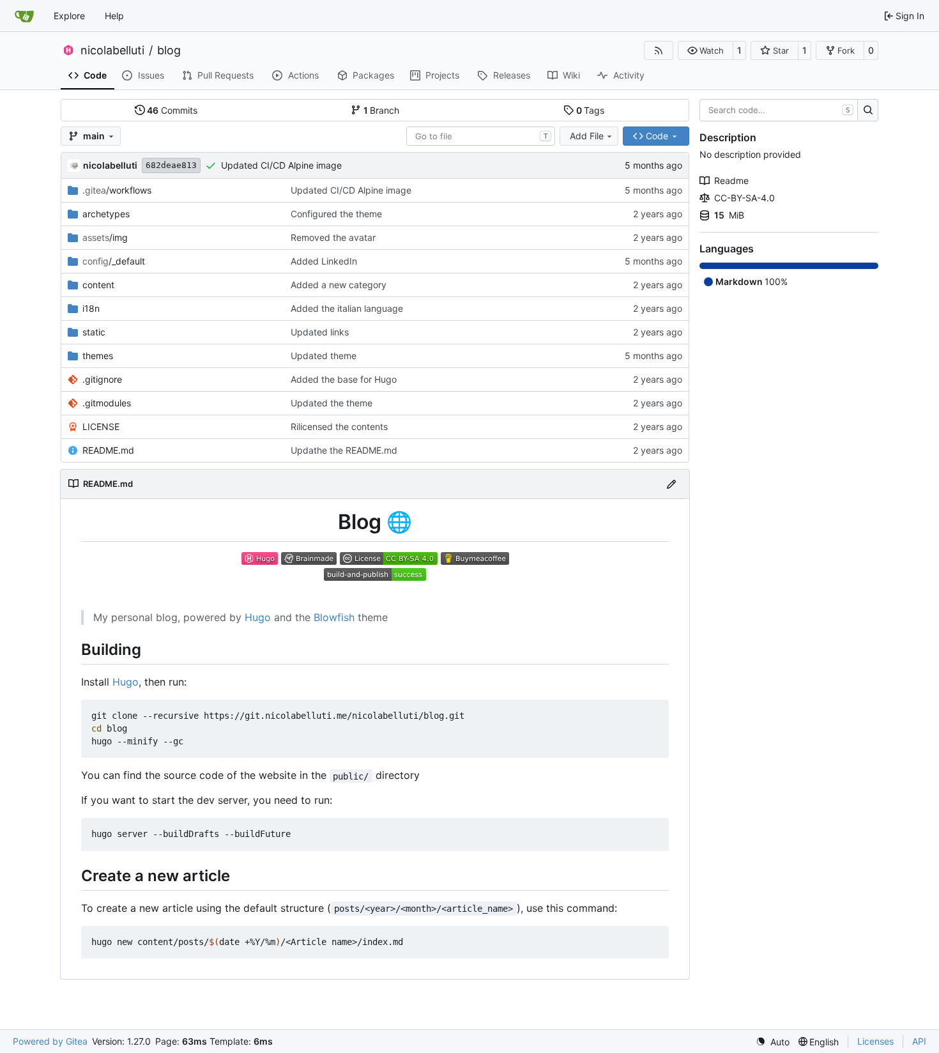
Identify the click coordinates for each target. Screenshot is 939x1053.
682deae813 (171, 165)
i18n (91, 308)
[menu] (773, 1041)
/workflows (116, 190)
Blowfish (334, 617)
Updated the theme (331, 402)
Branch (381, 110)
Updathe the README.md (344, 450)
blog (169, 50)
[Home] (24, 15)
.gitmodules (106, 402)
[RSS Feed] (658, 50)
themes (97, 355)
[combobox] (480, 136)
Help (114, 15)
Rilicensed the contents (339, 426)
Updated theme (323, 355)
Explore (69, 15)
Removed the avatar (333, 237)
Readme (731, 180)
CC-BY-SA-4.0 (744, 197)
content (98, 284)
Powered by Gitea (50, 1041)
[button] (705, 50)
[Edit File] (671, 484)
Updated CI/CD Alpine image (281, 165)
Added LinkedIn (324, 261)
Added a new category (338, 284)
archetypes (106, 213)
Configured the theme (336, 213)
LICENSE (100, 426)
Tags (590, 110)
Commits (172, 110)
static (93, 332)
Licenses (875, 1041)
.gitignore (102, 379)
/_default (113, 261)
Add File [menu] (587, 135)
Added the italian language (347, 308)
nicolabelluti (112, 50)
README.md (108, 450)
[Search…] (867, 110)
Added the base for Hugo (344, 379)
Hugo (258, 617)
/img (105, 237)
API (919, 1041)
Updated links (320, 332)
